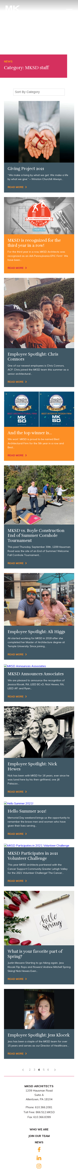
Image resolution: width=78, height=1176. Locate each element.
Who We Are (39, 1129)
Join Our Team (39, 1136)
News (39, 1142)
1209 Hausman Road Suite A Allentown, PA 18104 (39, 1095)
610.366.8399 (42, 1117)
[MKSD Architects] (12, 13)
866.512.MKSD (45, 1112)
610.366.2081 (43, 1107)
